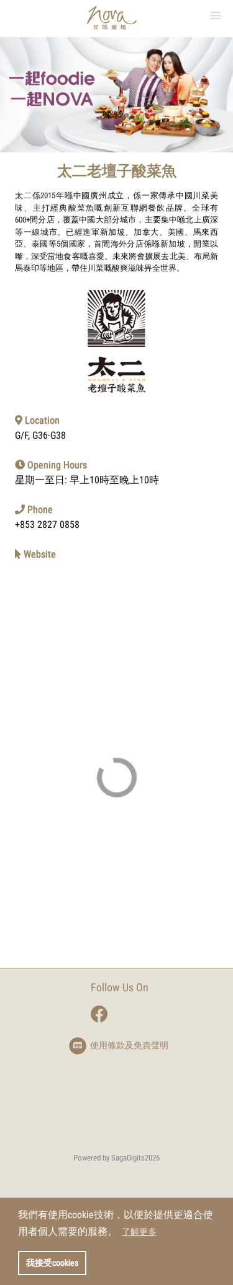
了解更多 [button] (139, 1232)
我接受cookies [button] (52, 1263)
